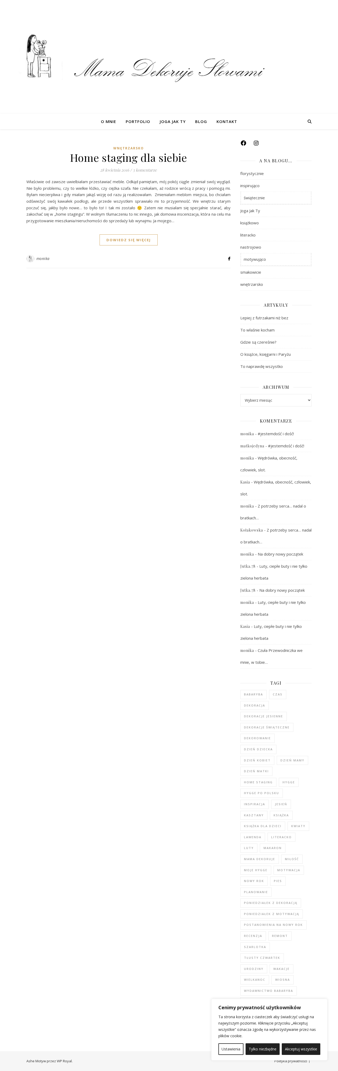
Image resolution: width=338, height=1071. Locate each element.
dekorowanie (257, 738)
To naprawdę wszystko (261, 366)
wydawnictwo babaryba (268, 991)
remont (280, 936)
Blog (201, 121)
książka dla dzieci (262, 826)
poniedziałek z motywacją (271, 914)
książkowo (249, 222)
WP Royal (64, 1061)
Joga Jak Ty (173, 121)
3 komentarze (145, 170)
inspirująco (250, 185)
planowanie (256, 892)
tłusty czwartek (262, 958)
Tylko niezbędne (262, 1048)
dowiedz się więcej (128, 240)
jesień (281, 804)
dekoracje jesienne (263, 716)
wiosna (282, 980)
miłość (292, 859)
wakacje (281, 969)
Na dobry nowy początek (280, 554)
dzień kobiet (257, 760)
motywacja (288, 870)
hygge (289, 782)
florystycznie (252, 173)
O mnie (108, 121)
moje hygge (255, 870)
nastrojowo (250, 247)
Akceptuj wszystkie (301, 1048)
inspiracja (254, 804)
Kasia (245, 482)
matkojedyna (252, 445)
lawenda (252, 837)
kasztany (254, 815)
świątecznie (254, 197)
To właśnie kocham (257, 330)
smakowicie (250, 272)
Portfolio (138, 121)
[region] (269, 1029)
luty (249, 848)
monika (43, 258)
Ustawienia (231, 1048)
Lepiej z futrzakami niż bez (264, 317)
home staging (258, 782)
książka (281, 815)
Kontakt (227, 121)
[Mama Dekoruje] (169, 56)
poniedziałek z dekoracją (270, 903)
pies (278, 881)
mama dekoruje (259, 859)
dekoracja (254, 705)
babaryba (253, 694)
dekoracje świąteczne (267, 727)
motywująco (255, 259)
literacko (248, 235)
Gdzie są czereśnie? (258, 342)
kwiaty (298, 826)
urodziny (254, 969)
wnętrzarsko (128, 148)
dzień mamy (292, 760)
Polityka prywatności (290, 1061)
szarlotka (255, 947)
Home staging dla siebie (128, 157)
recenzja (253, 936)
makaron (273, 848)
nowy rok (254, 881)
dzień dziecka (258, 749)
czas (278, 694)
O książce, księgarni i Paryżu (265, 354)
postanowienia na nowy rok (273, 925)
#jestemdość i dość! (276, 433)
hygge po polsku (261, 793)
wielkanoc (254, 980)
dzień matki (256, 771)
